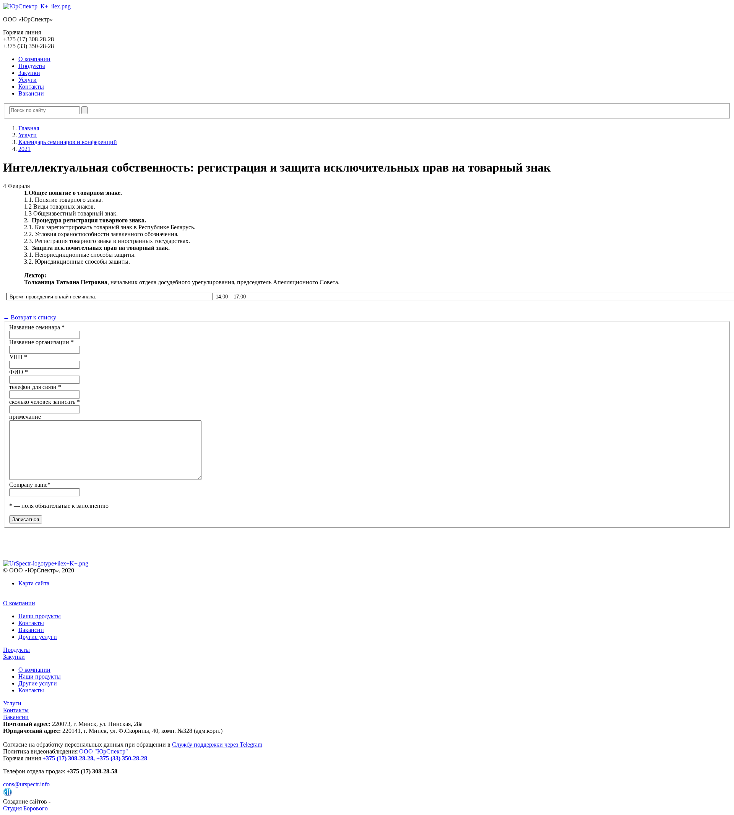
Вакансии (31, 93)
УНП (18, 357)
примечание (25, 416)
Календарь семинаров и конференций (67, 142)
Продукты (31, 66)
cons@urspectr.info (26, 784)
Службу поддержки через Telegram (217, 744)
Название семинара (37, 327)
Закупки (29, 73)
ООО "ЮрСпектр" (103, 751)
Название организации (41, 342)
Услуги (27, 79)
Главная (28, 128)
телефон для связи (35, 387)
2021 (24, 149)
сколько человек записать (44, 402)
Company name (29, 484)
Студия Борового (25, 808)
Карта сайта (33, 583)
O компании (34, 59)
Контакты (31, 86)
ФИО (18, 372)
